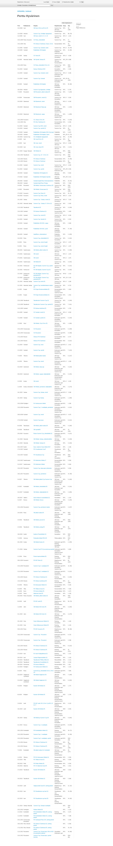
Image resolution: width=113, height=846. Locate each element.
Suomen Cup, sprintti (39, 350)
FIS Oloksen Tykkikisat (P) (40, 649)
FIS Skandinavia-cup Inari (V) (41, 791)
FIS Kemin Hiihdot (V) (39, 664)
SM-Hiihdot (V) (37, 151)
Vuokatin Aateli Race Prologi (41, 183)
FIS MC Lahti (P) (38, 601)
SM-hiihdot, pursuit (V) (39, 519)
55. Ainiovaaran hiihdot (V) (40, 584)
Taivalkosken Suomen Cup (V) (41, 300)
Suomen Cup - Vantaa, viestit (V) (42, 199)
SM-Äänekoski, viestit (39, 101)
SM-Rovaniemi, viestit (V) (40, 97)
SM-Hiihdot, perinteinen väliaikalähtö (43, 386)
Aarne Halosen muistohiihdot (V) (42, 497)
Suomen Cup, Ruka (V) (39, 193)
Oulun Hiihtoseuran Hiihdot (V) (41, 621)
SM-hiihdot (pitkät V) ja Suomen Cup (43, 479)
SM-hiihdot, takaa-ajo (39, 366)
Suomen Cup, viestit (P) (40, 215)
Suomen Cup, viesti (38, 344)
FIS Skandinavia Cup (39, 454)
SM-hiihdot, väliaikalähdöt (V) (41, 492)
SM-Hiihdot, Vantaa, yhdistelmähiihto (43, 439)
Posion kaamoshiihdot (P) (40, 556)
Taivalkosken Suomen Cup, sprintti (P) (43, 304)
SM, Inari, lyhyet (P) (39, 147)
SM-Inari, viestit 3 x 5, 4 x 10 (41, 36)
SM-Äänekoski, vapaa (39, 114)
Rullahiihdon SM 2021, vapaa (41, 223)
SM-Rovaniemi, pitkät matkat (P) (42, 92)
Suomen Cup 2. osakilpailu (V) (41, 571)
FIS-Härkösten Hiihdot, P (40, 460)
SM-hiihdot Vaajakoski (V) (40, 680)
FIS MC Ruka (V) (38, 560)
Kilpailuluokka (66, 2)
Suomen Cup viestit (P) (39, 281)
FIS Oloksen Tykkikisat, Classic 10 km (43, 43)
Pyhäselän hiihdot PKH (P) (40, 538)
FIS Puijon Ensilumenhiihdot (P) (41, 289)
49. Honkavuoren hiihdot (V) (41, 666)
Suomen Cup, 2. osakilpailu (40, 734)
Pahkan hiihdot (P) (38, 809)
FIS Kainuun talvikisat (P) (40, 308)
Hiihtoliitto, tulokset (24, 11)
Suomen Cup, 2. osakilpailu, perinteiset (43, 407)
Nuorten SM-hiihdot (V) (39, 685)
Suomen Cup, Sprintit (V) (40, 219)
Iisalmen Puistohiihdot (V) (40, 534)
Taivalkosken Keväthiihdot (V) (41, 662)
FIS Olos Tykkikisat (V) (39, 122)
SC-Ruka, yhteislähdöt (39, 39)
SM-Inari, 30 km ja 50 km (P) (41, 28)
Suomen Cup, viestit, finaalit (40, 242)
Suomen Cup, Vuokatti (39, 78)
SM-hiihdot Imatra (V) (39, 542)
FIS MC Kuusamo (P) (39, 629)
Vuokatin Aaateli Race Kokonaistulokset (43, 180)
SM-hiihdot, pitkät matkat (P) (41, 425)
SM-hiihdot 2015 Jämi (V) (40, 614)
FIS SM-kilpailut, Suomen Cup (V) (42, 269)
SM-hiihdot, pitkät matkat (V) (41, 250)
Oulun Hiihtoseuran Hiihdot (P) (41, 625)
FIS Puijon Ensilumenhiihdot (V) (41, 295)
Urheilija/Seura (32, 5)
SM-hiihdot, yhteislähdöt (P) (40, 486)
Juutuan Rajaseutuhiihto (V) (40, 657)
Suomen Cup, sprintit (39, 169)
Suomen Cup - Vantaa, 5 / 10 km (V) (43, 203)
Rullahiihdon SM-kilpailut (40, 50)
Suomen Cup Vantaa (39, 398)
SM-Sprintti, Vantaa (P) (39, 59)
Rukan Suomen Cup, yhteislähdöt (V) (43, 433)
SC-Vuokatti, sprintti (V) (39, 317)
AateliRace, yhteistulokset (40, 234)
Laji (45, 2)
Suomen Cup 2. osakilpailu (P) (41, 566)
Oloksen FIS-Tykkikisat (39, 336)
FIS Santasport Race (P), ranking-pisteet (44, 819)
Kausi (55, 2)
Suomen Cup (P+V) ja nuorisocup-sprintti (44, 549)
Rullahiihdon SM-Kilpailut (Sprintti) (42, 177)
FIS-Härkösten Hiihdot (39, 464)
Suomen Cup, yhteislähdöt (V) (41, 238)
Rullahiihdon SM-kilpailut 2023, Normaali (44, 132)
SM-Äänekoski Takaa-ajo (40, 107)
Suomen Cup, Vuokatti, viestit (41, 47)
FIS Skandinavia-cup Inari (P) (41, 798)
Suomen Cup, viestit (39, 165)
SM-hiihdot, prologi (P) (39, 527)
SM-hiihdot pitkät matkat (40, 355)
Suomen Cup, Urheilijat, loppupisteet (43, 33)
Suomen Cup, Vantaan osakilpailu (42, 805)
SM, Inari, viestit (38, 143)
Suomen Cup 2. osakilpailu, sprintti (42, 738)
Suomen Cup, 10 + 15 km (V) (41, 155)
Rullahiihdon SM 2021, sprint (41, 228)
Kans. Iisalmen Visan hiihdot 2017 (42, 447)
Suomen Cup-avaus (39, 420)
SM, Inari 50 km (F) (38, 139)
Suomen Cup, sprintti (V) (40, 128)
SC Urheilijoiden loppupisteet (41, 136)
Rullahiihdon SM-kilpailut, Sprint (41, 134)
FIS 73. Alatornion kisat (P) (40, 765)
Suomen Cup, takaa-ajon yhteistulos (43, 468)
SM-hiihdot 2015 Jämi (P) (40, 606)
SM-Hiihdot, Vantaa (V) (39, 443)
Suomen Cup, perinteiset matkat (42, 507)
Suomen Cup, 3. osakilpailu (40, 725)
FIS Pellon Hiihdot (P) (39, 763)
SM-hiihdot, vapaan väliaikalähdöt (42, 374)
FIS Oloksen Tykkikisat (39, 158)
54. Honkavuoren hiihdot (40, 403)
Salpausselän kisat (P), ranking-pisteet (43, 785)
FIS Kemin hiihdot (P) (39, 591)
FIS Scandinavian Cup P (40, 449)
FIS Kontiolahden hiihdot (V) (40, 730)
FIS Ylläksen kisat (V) (39, 588)
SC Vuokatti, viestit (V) (39, 312)
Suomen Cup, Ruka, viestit (40, 195)
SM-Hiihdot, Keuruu (38, 500)
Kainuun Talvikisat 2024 (39, 69)
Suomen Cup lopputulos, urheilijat (42, 89)
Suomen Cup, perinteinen (40, 473)
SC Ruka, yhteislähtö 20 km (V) (41, 65)
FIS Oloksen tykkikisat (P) (40, 581)
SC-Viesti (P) (37, 55)
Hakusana (26, 2)
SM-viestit (36, 254)
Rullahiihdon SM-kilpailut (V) (41, 173)
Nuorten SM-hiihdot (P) (39, 694)
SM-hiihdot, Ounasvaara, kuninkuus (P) (43, 185)
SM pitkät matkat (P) (39, 512)
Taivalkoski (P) (37, 207)
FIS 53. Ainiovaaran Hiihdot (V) (41, 757)
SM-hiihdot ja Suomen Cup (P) (41, 717)
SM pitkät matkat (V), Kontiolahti (42, 750)
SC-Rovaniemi (37, 329)
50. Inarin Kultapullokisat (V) (41, 653)
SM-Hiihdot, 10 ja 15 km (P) (40, 323)
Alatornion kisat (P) (38, 593)
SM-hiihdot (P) (37, 261)
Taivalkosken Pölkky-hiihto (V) (41, 659)
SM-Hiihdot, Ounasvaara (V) (41, 189)
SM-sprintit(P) (37, 429)
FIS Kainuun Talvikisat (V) (40, 211)
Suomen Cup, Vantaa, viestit (41, 392)
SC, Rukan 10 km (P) (39, 119)
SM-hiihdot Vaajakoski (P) (40, 674)
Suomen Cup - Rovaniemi (40, 634)
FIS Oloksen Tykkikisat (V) (40, 577)
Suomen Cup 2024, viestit (40, 126)
